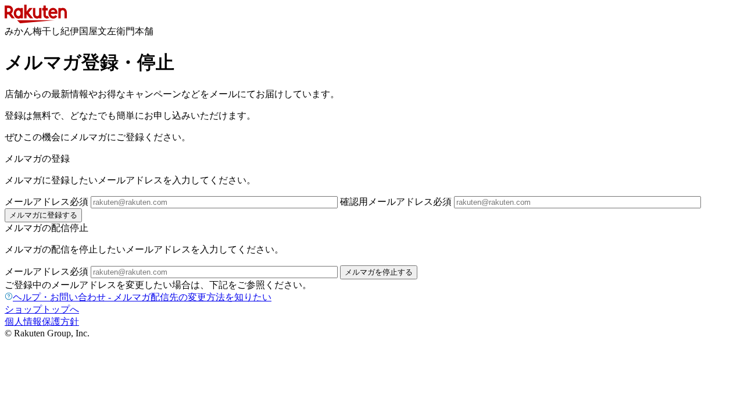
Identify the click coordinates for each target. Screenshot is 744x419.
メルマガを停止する (379, 272)
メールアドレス (46, 202)
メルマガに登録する (43, 215)
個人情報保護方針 (42, 321)
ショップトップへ (42, 309)
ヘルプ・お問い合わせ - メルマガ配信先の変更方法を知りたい (142, 297)
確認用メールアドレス (396, 202)
